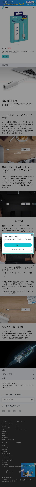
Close (32, 235)
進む (17, 245)
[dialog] (18, 243)
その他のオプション (18, 249)
